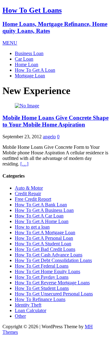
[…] (24, 163)
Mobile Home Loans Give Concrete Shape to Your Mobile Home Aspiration (55, 121)
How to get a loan (32, 227)
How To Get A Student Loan (43, 243)
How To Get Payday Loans (41, 277)
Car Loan (24, 59)
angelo (49, 136)
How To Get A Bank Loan (41, 204)
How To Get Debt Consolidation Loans (53, 260)
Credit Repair (28, 193)
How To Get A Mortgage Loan (45, 232)
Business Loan (29, 53)
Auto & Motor (29, 188)
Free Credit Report (33, 199)
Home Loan (26, 64)
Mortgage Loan (30, 75)
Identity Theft (28, 305)
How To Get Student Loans (42, 288)
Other (20, 316)
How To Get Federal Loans (41, 266)
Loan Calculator (30, 310)
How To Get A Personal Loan (44, 238)
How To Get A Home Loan (41, 221)
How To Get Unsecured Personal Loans (54, 293)
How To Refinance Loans (40, 299)
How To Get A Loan (35, 70)
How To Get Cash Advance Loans (48, 254)
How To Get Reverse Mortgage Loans (52, 282)
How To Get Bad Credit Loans (45, 249)
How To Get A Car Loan (39, 215)
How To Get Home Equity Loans (47, 271)
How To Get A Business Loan (44, 210)
